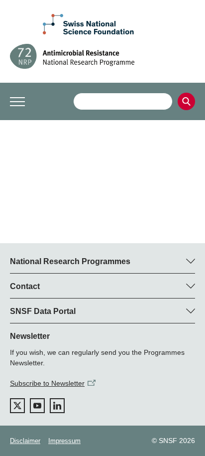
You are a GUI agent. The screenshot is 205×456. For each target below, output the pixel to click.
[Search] (186, 101)
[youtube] (37, 405)
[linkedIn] (57, 405)
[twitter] (17, 405)
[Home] (102, 56)
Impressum (64, 441)
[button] (17, 101)
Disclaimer (25, 441)
